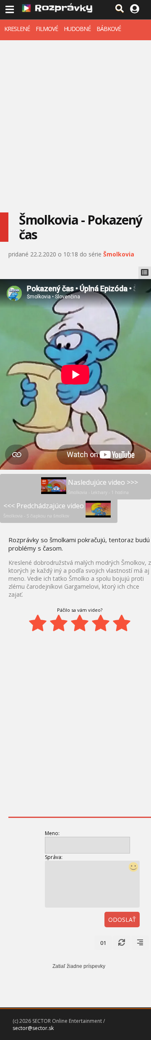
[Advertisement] (75, 119)
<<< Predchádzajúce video (43, 510)
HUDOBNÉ (77, 29)
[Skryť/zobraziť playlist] (144, 272)
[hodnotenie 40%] (58, 623)
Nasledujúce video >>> (103, 486)
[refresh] (121, 943)
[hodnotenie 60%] (79, 623)
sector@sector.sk (33, 1028)
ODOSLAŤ (122, 920)
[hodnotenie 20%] (37, 623)
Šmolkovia (118, 254)
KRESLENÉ (17, 29)
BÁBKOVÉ (108, 29)
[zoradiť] (140, 943)
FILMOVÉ (47, 29)
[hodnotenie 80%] (100, 623)
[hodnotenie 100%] (121, 623)
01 (103, 943)
